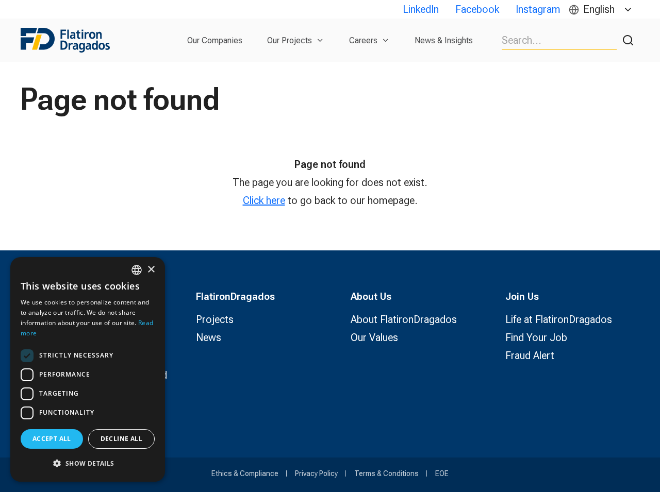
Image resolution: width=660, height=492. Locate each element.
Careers (363, 40)
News (208, 337)
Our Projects (289, 40)
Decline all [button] (121, 438)
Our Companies (214, 40)
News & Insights (444, 40)
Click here (264, 200)
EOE (442, 473)
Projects (215, 319)
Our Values (374, 337)
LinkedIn (421, 9)
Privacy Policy (316, 473)
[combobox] (136, 270)
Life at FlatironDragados (558, 319)
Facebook (477, 9)
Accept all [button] (51, 438)
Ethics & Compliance (244, 473)
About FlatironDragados (404, 319)
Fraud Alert (529, 355)
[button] (88, 463)
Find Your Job (536, 337)
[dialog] (87, 369)
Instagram (538, 9)
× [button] (151, 270)
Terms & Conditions (386, 473)
